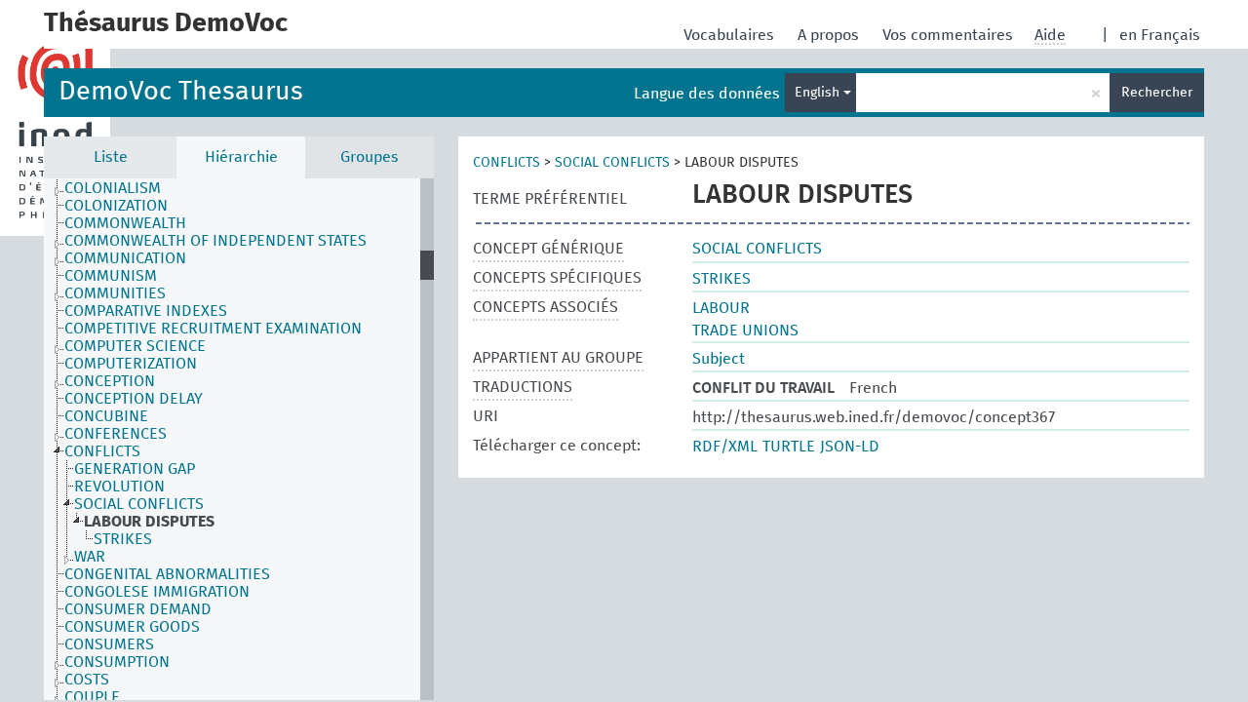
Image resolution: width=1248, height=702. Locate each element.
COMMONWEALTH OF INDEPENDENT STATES (215, 241)
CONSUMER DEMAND (138, 609)
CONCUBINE (106, 416)
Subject (718, 359)
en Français (1159, 35)
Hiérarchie (241, 157)
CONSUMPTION (117, 662)
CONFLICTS (102, 451)
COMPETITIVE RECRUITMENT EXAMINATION (213, 328)
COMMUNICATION (125, 258)
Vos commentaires (949, 35)
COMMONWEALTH (125, 223)
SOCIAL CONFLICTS (139, 504)
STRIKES (123, 539)
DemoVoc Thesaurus (180, 92)
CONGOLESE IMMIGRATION (157, 592)
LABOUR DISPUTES (149, 521)
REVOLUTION (119, 486)
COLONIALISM (112, 188)
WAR (89, 557)
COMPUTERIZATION (130, 363)
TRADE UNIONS (745, 330)
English (819, 92)
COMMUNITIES (115, 293)
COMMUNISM (110, 276)
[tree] (239, 439)
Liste (111, 157)
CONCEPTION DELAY (133, 399)
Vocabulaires (730, 35)
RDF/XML (725, 446)
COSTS (86, 679)
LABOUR (721, 308)
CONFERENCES (115, 434)
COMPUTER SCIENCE (135, 346)
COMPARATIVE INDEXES (145, 311)
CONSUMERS (109, 644)
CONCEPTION (109, 381)
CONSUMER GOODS (132, 627)
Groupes (369, 157)
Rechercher (1156, 92)
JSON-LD (849, 446)
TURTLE (788, 446)
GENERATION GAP (134, 469)
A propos (830, 35)
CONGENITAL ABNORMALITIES (167, 574)
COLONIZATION (116, 206)
